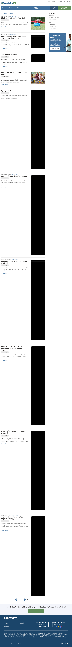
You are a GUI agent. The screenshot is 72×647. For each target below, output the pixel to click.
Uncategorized (52, 28)
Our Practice (22, 623)
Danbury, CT (5, 634)
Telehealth (51, 22)
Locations (11, 7)
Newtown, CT (35, 636)
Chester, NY (33, 633)
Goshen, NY (39, 634)
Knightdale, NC (14, 635)
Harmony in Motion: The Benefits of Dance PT (14, 432)
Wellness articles (52, 29)
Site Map (56, 643)
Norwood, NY (45, 636)
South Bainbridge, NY (12, 638)
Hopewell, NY (65, 634)
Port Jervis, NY (17, 637)
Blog (65, 1)
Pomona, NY (12, 637)
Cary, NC (29, 633)
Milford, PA (45, 635)
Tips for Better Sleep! (9, 54)
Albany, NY (5, 633)
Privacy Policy (18, 643)
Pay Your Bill (54, 8)
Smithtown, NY (6, 638)
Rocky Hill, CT (33, 637)
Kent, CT (5, 635)
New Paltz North (12, 636)
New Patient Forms (7, 624)
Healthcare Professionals (35, 8)
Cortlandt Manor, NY (49, 633)
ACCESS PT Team (13, 16)
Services (3, 7)
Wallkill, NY (47, 638)
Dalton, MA (61, 633)
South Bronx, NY (19, 638)
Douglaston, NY (18, 634)
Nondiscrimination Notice (46, 643)
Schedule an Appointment (64, 8)
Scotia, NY (63, 637)
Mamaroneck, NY (29, 635)
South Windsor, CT (26, 638)
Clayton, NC (38, 633)
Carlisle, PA (25, 633)
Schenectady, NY (52, 637)
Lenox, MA (19, 635)
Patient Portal (54, 1)
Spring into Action (8, 91)
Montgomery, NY (55, 635)
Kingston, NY (9, 635)
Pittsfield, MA (61, 636)
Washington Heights (57, 638)
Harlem (43, 634)
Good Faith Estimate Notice (26, 643)
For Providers (60, 1)
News (50, 20)
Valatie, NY (42, 638)
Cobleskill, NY (43, 633)
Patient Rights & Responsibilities (36, 643)
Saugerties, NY (38, 637)
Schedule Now (55, 48)
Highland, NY (60, 634)
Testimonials (52, 24)
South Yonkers (32, 638)
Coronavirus (52, 15)
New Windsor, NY (24, 636)
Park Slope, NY (50, 636)
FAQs (49, 1)
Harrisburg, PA (48, 634)
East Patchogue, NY (24, 634)
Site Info (52, 643)
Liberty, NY (23, 635)
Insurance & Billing (7, 627)
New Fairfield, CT (6, 636)
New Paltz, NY (18, 636)
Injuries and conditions (54, 17)
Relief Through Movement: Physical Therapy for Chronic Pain (14, 37)
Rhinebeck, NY (27, 637)
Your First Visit (6, 626)
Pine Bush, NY (56, 636)
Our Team (21, 624)
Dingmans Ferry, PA (11, 634)
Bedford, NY (16, 633)
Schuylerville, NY (58, 637)
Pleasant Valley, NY (6, 637)
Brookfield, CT (21, 633)
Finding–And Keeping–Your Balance (14, 18)
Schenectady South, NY (45, 637)
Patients (19, 7)
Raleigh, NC (22, 637)
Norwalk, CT (40, 636)
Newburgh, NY (30, 636)
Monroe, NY (49, 635)
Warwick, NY (51, 638)
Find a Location (6, 623)
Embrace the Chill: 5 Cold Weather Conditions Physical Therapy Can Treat (14, 348)
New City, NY (61, 635)
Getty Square (35, 634)
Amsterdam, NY (10, 633)
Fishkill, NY (30, 634)
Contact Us (69, 1)
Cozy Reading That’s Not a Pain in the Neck (14, 262)
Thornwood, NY (37, 638)
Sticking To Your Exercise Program (14, 176)
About (26, 7)
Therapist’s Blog (5, 20)
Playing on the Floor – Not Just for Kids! (14, 73)
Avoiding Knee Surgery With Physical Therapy (12, 518)
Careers (45, 7)
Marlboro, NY (34, 635)
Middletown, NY (40, 635)
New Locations (52, 19)
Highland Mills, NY (54, 634)
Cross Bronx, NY (56, 633)
